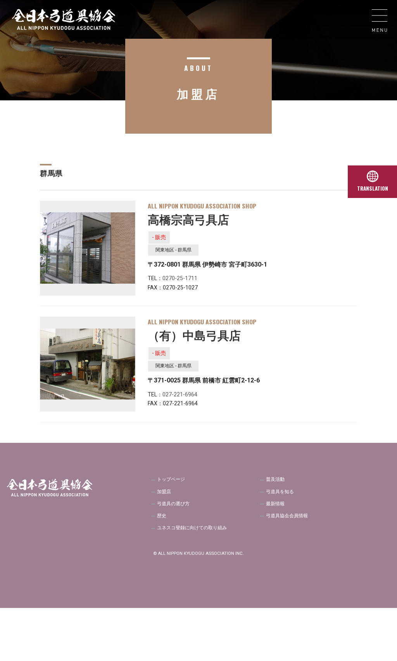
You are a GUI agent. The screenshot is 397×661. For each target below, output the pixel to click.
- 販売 (159, 237)
